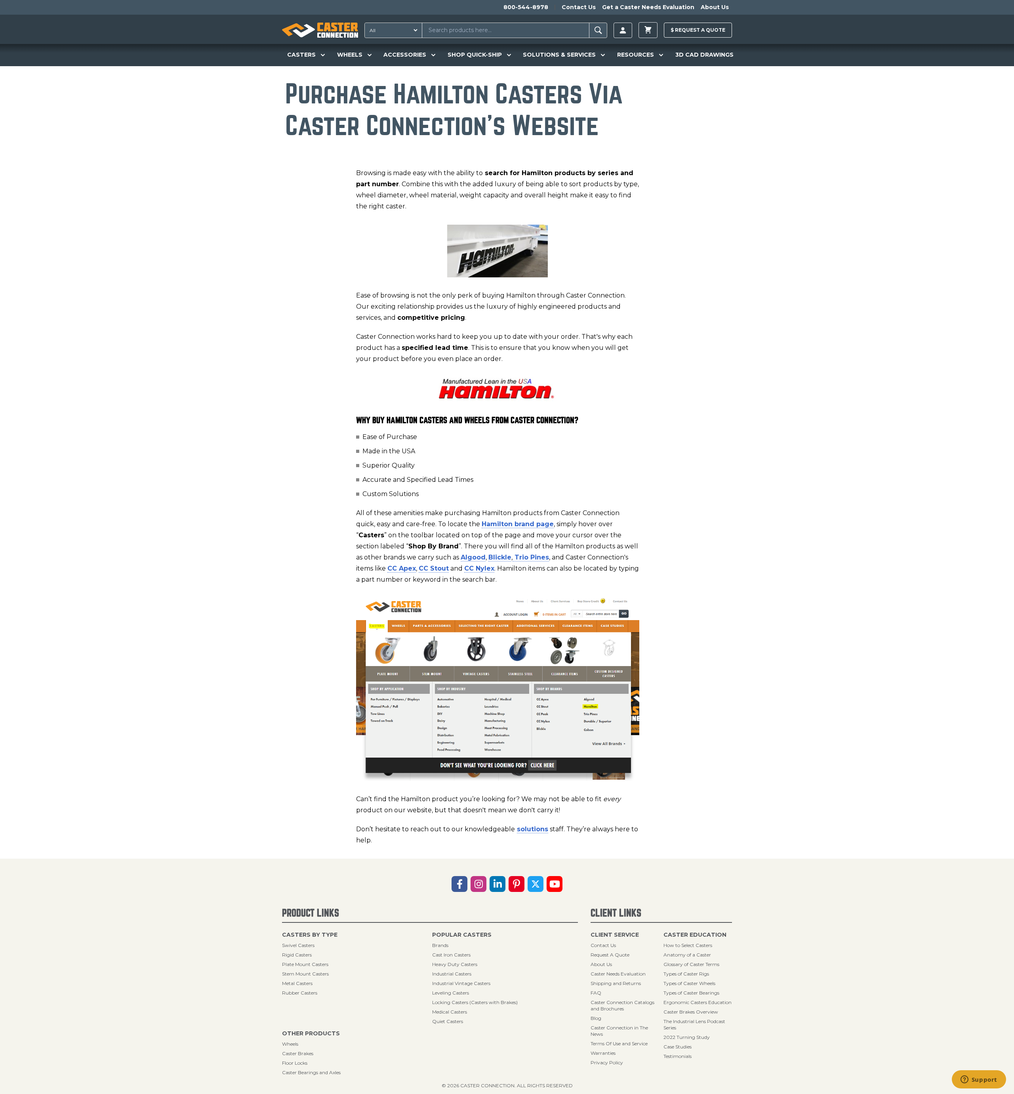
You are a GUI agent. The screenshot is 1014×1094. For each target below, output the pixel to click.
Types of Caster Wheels (689, 983)
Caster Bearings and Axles (311, 1072)
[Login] (623, 30)
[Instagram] (478, 884)
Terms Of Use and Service (619, 1043)
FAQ (596, 993)
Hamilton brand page (518, 524)
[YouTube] (554, 884)
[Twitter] (535, 884)
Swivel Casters (298, 945)
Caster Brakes (297, 1053)
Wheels (290, 1044)
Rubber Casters (299, 993)
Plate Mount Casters (305, 964)
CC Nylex (479, 568)
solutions (532, 829)
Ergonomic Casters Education (697, 1002)
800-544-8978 (525, 7)
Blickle (499, 557)
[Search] (598, 30)
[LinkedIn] (497, 884)
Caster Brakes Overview (690, 1012)
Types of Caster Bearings (691, 993)
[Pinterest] (516, 884)
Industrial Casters (451, 974)
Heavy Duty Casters (454, 964)
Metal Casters (297, 983)
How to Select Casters (687, 945)
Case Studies (677, 1047)
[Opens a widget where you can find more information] (978, 1080)
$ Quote (698, 30)
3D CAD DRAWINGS (704, 54)
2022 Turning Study (686, 1037)
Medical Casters (449, 1012)
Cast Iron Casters (451, 955)
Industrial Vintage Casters (461, 983)
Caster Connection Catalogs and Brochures (622, 1005)
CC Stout (434, 568)
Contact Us (579, 7)
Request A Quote (610, 955)
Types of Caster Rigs (686, 974)
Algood (473, 557)
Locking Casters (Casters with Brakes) (475, 1002)
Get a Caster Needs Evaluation (648, 7)
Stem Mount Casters (305, 974)
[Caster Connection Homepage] (320, 30)
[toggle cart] (648, 30)
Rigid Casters (297, 955)
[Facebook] (459, 884)
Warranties (603, 1053)
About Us (715, 7)
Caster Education (694, 934)
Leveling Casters (450, 993)
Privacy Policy (607, 1062)
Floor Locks (294, 1063)
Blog (596, 1018)
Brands (440, 945)
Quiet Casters (447, 1021)
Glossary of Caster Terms (691, 964)
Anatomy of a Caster (687, 955)
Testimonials (677, 1056)
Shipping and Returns (616, 983)
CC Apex (401, 568)
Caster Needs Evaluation (618, 974)
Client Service (615, 934)
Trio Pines (531, 557)
